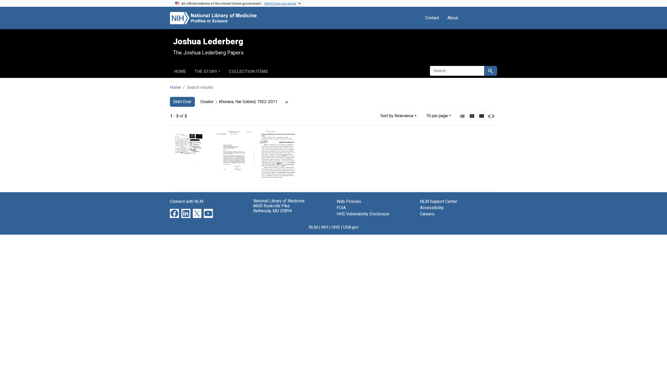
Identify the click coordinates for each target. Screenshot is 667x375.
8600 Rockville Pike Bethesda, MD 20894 (272, 208)
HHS (335, 227)
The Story (205, 71)
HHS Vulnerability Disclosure (363, 213)
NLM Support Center (438, 201)
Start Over (182, 101)
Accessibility (432, 207)
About (452, 17)
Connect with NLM (186, 201)
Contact (432, 17)
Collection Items (248, 71)
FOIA (341, 207)
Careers (427, 213)
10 (437, 115)
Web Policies (349, 201)
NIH (324, 227)
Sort (396, 115)
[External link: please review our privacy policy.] (174, 213)
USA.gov (351, 227)
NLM (313, 227)
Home (180, 71)
